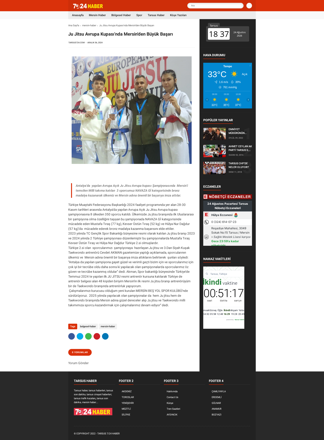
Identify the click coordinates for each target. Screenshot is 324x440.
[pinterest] (97, 336)
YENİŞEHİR (128, 403)
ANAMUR (216, 408)
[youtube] (243, 433)
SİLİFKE (126, 414)
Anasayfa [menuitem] (78, 15)
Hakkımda (172, 391)
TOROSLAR (128, 397)
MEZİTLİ (126, 408)
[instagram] (238, 433)
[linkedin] (105, 336)
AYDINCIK (172, 414)
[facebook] (71, 336)
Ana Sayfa (73, 25)
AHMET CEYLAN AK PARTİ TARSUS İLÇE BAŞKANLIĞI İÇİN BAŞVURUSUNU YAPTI (240, 148)
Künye (170, 403)
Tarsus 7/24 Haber (108, 433)
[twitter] (80, 336)
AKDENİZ (127, 391)
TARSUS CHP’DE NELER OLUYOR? (239, 165)
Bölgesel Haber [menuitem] (121, 15)
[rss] (248, 433)
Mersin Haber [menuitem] (97, 15)
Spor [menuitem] (139, 15)
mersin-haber (89, 25)
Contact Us (172, 397)
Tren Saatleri (173, 408)
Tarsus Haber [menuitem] (156, 15)
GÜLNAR (216, 403)
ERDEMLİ (217, 397)
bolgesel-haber (88, 326)
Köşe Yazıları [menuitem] (178, 15)
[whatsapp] (88, 336)
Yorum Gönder (78, 363)
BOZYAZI (216, 414)
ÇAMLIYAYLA (219, 391)
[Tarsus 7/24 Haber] (88, 8)
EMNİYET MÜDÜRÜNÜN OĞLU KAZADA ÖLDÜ (237, 131)
